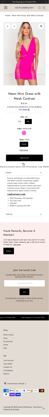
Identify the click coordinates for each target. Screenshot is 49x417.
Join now (16, 244)
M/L (28, 121)
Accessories (8, 341)
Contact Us (7, 367)
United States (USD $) (15, 384)
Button (8, 251)
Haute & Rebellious (24, 407)
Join (24, 292)
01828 (24, 144)
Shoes (5, 345)
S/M (20, 121)
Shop (5, 338)
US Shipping (8, 370)
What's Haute (8, 335)
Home (7, 15)
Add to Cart (24, 158)
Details (8, 173)
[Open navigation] (5, 7)
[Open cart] (44, 8)
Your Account (8, 360)
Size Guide (24, 150)
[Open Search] (39, 8)
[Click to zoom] (41, 26)
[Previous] (8, 26)
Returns (6, 374)
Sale (5, 348)
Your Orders (7, 364)
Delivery (9, 214)
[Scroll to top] (43, 408)
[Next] (14, 26)
